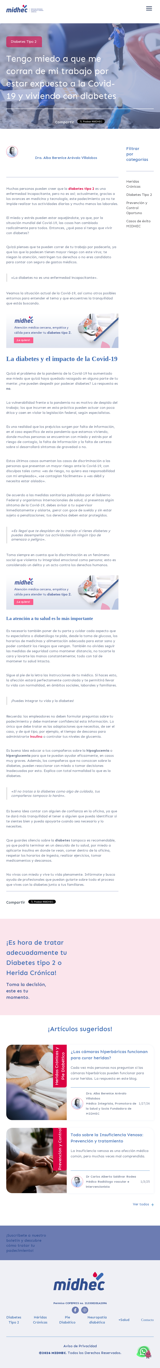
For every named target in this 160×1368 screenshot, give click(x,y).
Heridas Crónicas (133, 184)
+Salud (123, 1320)
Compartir (64, 122)
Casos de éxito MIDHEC (138, 223)
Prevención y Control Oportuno (136, 208)
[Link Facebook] (84, 1310)
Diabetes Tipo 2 (139, 195)
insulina (36, 736)
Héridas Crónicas (40, 1319)
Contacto (147, 1320)
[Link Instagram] (75, 1310)
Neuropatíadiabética (97, 1319)
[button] (149, 8)
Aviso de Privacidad (80, 1346)
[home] (40, 8)
